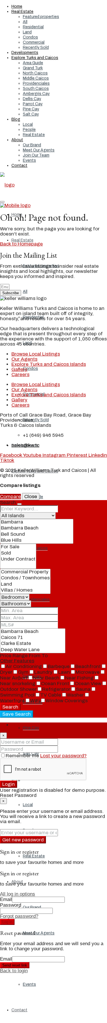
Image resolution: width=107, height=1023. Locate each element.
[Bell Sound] (36, 534)
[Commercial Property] (25, 572)
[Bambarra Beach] (36, 528)
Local (28, 124)
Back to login (14, 970)
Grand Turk (33, 68)
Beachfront (88, 666)
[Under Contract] (18, 559)
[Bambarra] (36, 522)
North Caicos (35, 73)
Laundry (43, 672)
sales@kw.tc (25, 445)
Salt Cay (31, 114)
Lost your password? (63, 755)
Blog (15, 119)
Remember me (23, 755)
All (25, 22)
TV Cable (50, 695)
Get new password (23, 840)
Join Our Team (36, 155)
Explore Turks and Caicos (34, 58)
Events (29, 160)
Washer (75, 695)
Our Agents (24, 359)
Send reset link (14, 965)
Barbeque (59, 666)
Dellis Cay (32, 99)
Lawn (64, 672)
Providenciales (36, 83)
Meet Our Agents (38, 150)
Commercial (34, 42)
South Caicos (36, 88)
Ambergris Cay (36, 94)
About (17, 140)
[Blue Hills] (36, 540)
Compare (10, 496)
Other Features (17, 660)
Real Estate (22, 11)
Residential (33, 27)
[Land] (25, 584)
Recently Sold (36, 47)
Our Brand (32, 145)
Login (8, 784)
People (29, 129)
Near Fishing (79, 678)
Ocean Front (55, 683)
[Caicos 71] (32, 638)
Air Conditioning (24, 666)
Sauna (83, 689)
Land (27, 32)
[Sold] (18, 553)
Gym (23, 672)
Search (10, 707)
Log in (7, 922)
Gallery (19, 369)
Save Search (16, 714)
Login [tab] (17, 725)
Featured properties (41, 17)
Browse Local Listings (35, 354)
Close (30, 496)
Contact (19, 165)
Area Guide (33, 63)
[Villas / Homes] (25, 590)
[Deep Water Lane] (32, 650)
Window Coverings (67, 700)
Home (16, 6)
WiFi (35, 700)
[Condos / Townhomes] (25, 578)
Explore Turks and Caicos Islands (48, 364)
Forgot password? (19, 916)
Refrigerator (56, 689)
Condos (30, 37)
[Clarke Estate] (32, 644)
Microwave (88, 672)
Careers (20, 374)
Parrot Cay (33, 104)
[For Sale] (18, 547)
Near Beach (46, 678)
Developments (24, 52)
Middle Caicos (36, 78)
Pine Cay (31, 109)
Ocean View (88, 683)
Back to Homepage (21, 244)
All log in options (17, 894)
